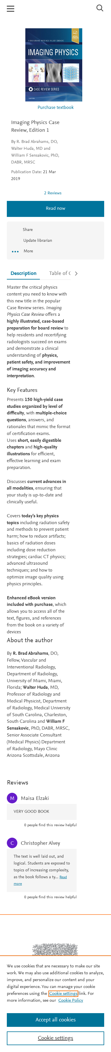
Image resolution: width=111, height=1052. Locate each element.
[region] (55, 1003)
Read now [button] (55, 208)
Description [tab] (23, 273)
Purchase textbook (56, 107)
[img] (25, 193)
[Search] (100, 8)
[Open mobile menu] (10, 9)
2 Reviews (52, 193)
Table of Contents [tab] (69, 273)
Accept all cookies (56, 1020)
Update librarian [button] (37, 241)
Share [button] (28, 230)
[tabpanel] (39, 521)
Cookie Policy (70, 1000)
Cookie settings (63, 993)
